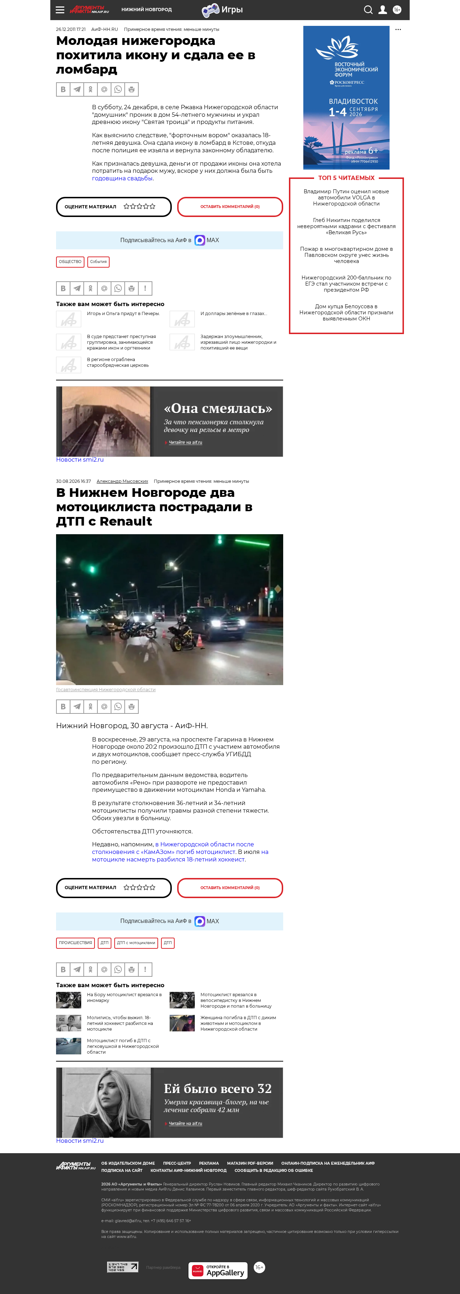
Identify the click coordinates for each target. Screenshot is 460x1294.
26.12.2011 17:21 (71, 29)
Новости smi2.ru (80, 459)
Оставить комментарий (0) (230, 206)
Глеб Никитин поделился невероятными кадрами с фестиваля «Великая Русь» (346, 226)
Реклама (209, 1163)
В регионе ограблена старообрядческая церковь (118, 362)
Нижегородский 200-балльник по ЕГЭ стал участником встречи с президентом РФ (346, 284)
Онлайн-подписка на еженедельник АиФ (328, 1163)
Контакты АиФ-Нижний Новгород (188, 1170)
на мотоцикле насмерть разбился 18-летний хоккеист (180, 856)
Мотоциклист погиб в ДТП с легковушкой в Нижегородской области (123, 1046)
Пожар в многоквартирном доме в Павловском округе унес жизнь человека (346, 255)
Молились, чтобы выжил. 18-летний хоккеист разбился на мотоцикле (120, 1023)
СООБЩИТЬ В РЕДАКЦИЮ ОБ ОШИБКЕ (274, 1170)
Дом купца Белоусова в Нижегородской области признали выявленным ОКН (346, 313)
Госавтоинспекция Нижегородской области (106, 689)
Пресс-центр (177, 1163)
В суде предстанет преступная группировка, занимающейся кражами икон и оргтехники (121, 342)
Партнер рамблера (163, 1267)
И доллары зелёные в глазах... (234, 313)
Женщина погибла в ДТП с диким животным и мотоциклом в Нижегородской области (238, 1023)
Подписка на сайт (121, 1170)
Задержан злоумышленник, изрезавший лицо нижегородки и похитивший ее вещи (238, 342)
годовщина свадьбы (122, 178)
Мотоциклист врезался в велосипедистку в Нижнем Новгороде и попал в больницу (236, 1000)
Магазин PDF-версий (250, 1163)
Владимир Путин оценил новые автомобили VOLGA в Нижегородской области (346, 198)
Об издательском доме (128, 1163)
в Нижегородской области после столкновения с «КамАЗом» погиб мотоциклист (173, 848)
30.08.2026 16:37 (73, 481)
